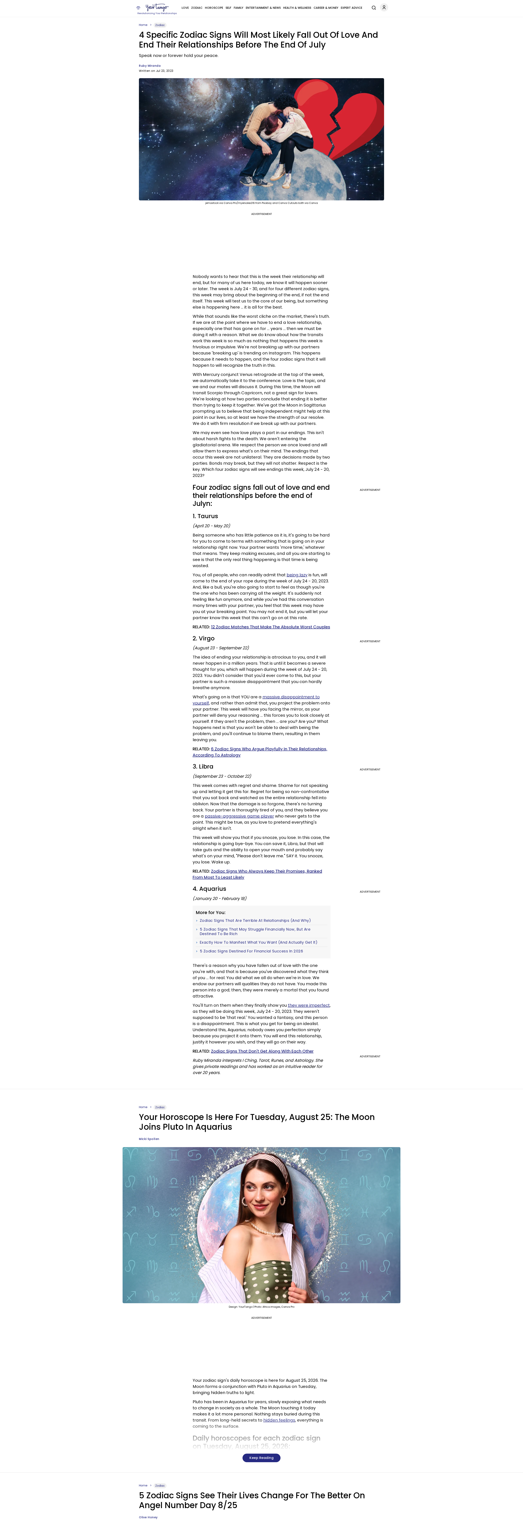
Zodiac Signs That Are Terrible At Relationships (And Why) (255, 920)
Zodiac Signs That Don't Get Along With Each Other (262, 1051)
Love (185, 8)
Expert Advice (351, 8)
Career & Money (326, 8)
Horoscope (214, 8)
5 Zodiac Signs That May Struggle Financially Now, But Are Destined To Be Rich (255, 931)
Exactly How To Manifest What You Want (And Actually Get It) (259, 942)
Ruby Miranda (150, 66)
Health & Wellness (297, 8)
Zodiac (196, 8)
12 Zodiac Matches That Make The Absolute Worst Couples (270, 627)
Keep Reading (261, 1457)
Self (228, 8)
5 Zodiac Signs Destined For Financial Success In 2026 (251, 951)
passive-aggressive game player (239, 816)
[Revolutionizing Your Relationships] (157, 7)
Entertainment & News (263, 8)
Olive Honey (148, 1517)
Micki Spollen (149, 1139)
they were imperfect (309, 1005)
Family (238, 8)
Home (143, 25)
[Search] (372, 7)
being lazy (297, 575)
